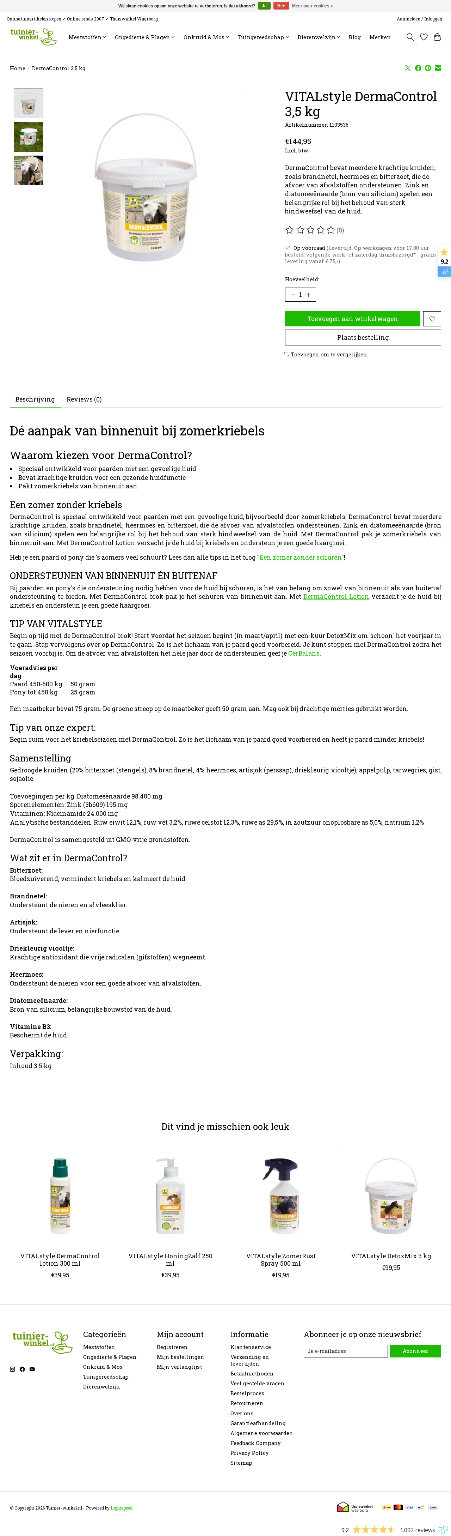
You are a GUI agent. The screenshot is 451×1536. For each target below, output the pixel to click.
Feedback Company (255, 1443)
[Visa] (409, 1508)
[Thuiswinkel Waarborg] (354, 1510)
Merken (380, 37)
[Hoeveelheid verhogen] (308, 295)
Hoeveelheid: (302, 279)
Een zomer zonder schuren (300, 557)
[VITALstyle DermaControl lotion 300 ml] (60, 1196)
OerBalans (304, 653)
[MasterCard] (398, 1508)
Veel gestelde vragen (257, 1383)
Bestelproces (247, 1393)
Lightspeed (121, 1508)
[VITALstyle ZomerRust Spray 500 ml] (280, 1196)
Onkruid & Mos (103, 1366)
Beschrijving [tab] (35, 399)
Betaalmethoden (252, 1373)
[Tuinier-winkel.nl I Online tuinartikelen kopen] (32, 37)
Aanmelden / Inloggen (419, 19)
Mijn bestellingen (180, 1357)
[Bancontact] (421, 1508)
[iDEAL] (386, 1508)
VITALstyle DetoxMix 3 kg (391, 1256)
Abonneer (415, 1351)
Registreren (172, 1347)
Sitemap (241, 1462)
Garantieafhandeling (258, 1423)
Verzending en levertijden (249, 1360)
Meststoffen (99, 1347)
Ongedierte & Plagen (110, 1357)
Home (17, 68)
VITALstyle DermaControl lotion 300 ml (60, 1259)
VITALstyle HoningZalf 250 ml (170, 1259)
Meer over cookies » (312, 6)
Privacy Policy (249, 1453)
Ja (264, 6)
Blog (355, 37)
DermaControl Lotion (336, 596)
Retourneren (247, 1403)
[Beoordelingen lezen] (310, 230)
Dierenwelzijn (101, 1386)
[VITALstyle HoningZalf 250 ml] (170, 1196)
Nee (281, 6)
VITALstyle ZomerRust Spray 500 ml (280, 1259)
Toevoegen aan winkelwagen (352, 319)
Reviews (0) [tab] (84, 399)
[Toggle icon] (410, 37)
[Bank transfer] (433, 1508)
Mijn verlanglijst (179, 1366)
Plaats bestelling (363, 337)
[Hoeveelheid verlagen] (293, 295)
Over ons (242, 1413)
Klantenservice (250, 1347)
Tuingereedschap (106, 1376)
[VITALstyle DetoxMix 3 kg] (391, 1196)
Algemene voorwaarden (261, 1433)
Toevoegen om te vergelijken (329, 354)
